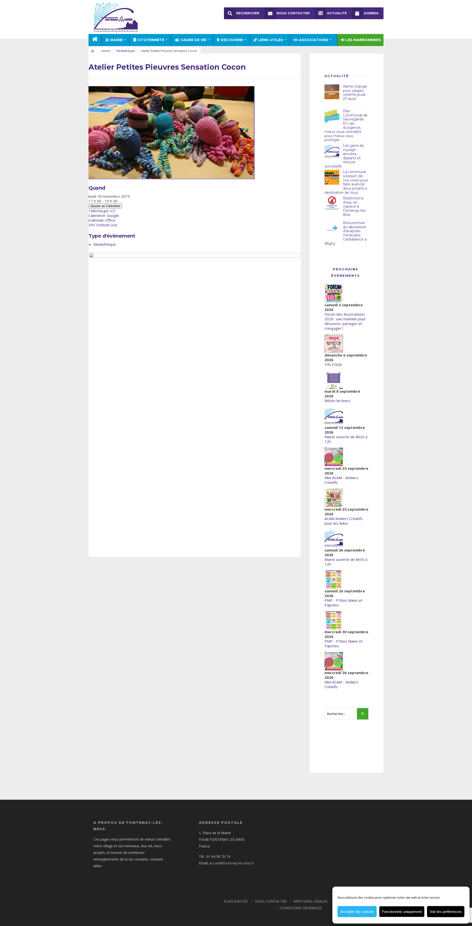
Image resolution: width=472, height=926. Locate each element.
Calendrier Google (103, 215)
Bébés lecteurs (337, 400)
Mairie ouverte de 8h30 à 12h (345, 439)
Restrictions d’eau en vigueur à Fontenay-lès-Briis (355, 206)
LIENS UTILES (270, 40)
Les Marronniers (363, 40)
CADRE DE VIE (193, 40)
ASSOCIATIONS (313, 40)
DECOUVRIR (232, 40)
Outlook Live (106, 224)
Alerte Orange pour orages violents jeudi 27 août (355, 92)
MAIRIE (116, 40)
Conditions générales (301, 908)
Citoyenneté (150, 40)
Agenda (371, 13)
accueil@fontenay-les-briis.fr (231, 863)
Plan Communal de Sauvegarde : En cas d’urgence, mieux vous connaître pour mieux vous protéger (346, 125)
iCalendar (96, 220)
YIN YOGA (333, 364)
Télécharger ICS (102, 210)
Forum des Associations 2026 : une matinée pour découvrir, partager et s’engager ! (345, 321)
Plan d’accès (236, 901)
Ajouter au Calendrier (105, 206)
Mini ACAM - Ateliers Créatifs (341, 480)
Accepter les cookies (357, 912)
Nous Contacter (293, 13)
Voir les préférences (446, 912)
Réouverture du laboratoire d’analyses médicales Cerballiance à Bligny (345, 233)
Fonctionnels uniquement (402, 912)
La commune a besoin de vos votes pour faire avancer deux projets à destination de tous (346, 182)
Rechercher (247, 13)
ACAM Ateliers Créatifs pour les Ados (343, 521)
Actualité (337, 13)
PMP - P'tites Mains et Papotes (343, 602)
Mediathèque (126, 51)
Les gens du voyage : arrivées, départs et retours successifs (344, 155)
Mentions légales (310, 901)
